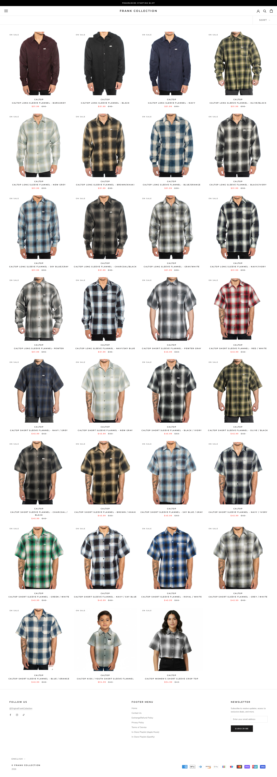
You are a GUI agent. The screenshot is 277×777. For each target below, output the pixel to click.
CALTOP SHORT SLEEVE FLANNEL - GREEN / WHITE (39, 597)
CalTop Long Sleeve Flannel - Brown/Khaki (105, 185)
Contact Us (137, 713)
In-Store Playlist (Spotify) (143, 736)
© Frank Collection (26, 765)
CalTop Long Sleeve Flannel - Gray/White (172, 267)
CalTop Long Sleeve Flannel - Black (105, 103)
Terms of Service (139, 727)
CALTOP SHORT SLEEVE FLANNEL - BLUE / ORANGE (39, 679)
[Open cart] (271, 11)
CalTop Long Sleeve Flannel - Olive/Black (238, 103)
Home (134, 708)
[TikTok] (24, 714)
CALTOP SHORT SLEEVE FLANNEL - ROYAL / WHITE (171, 597)
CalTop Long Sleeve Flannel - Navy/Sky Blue (105, 348)
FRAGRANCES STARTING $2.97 (138, 3)
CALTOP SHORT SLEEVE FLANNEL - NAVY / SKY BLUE (105, 597)
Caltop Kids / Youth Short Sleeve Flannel (105, 679)
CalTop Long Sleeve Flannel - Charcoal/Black (105, 267)
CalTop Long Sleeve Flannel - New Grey (39, 185)
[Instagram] (17, 714)
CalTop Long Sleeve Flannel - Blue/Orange (172, 185)
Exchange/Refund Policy (142, 717)
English (17, 759)
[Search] (264, 10)
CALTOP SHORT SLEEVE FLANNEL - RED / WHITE (238, 348)
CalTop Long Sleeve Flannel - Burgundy (39, 103)
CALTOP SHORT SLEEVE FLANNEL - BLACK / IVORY (172, 430)
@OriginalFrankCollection (20, 708)
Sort (263, 20)
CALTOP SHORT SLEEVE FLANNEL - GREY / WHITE (238, 597)
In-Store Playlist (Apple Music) (145, 732)
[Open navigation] (6, 11)
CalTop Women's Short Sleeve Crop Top (171, 679)
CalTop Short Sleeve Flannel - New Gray (105, 430)
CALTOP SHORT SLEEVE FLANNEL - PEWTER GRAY (171, 348)
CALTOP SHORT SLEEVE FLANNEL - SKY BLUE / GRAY (172, 512)
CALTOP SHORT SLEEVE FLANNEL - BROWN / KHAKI (105, 512)
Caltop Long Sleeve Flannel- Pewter (39, 348)
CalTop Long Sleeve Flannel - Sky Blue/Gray (39, 267)
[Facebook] (10, 714)
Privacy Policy (138, 722)
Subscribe (242, 729)
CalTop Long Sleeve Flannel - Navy (171, 103)
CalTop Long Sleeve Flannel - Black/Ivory (238, 185)
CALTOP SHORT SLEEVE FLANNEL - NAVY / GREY (39, 430)
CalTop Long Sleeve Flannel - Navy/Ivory (238, 267)
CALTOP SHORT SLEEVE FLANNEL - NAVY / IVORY (238, 512)
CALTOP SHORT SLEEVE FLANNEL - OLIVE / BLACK (238, 430)
